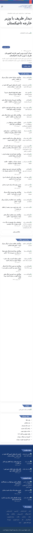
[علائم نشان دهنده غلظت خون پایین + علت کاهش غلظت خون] (27, 471)
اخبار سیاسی (9, 511)
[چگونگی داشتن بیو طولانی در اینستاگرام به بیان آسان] (27, 125)
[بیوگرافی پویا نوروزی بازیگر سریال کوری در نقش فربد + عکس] (27, 194)
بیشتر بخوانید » (26, 66)
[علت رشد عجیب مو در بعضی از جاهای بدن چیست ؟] (27, 209)
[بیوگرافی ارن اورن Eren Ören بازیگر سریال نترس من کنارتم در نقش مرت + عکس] (27, 268)
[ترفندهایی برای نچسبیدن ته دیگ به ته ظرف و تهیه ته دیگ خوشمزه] (27, 224)
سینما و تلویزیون (10, 516)
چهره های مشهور (27, 522)
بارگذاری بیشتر (16, 232)
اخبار (30, 511)
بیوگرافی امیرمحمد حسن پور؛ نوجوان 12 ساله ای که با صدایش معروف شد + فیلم (11, 170)
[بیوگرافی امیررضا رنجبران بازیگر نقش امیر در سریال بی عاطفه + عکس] (27, 102)
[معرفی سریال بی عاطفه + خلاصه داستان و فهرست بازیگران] (27, 164)
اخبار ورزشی (20, 514)
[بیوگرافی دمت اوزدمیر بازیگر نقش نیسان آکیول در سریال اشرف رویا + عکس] (27, 336)
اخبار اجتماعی (23, 511)
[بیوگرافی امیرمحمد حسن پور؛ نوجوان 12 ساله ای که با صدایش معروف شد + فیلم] (27, 171)
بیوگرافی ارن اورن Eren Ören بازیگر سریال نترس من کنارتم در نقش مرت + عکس (11, 267)
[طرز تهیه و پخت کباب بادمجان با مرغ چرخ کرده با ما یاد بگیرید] (27, 179)
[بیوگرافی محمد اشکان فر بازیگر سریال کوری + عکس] (27, 202)
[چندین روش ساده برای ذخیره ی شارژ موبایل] (27, 187)
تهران (8, 514)
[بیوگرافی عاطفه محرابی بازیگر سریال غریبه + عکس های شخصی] (27, 246)
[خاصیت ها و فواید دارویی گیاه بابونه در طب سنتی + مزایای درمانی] (27, 87)
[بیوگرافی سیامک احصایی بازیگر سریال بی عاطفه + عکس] (27, 80)
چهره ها (9, 519)
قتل (22, 519)
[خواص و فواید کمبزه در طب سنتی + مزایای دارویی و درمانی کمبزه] (27, 261)
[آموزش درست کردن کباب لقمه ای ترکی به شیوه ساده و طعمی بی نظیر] (27, 148)
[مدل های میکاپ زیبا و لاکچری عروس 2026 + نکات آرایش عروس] (27, 140)
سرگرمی (24, 516)
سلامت (17, 516)
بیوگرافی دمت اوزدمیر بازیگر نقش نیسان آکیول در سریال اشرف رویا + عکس (12, 276)
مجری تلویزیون (16, 519)
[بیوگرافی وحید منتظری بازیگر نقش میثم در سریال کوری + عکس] (27, 217)
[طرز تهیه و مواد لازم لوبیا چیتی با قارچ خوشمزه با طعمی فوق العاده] (27, 110)
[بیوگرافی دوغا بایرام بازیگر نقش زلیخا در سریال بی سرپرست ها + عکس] (27, 253)
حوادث (29, 516)
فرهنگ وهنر (28, 519)
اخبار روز (16, 511)
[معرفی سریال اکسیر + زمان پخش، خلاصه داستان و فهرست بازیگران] (27, 133)
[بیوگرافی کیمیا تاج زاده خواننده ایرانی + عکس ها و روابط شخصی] (27, 156)
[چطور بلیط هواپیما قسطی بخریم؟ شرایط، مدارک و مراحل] (27, 95)
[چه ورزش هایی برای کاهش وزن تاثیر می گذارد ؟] (27, 464)
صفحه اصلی (28, 13)
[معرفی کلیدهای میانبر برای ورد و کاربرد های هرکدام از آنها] (27, 500)
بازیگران (13, 514)
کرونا (20, 522)
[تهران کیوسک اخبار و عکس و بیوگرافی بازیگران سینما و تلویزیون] (25, 6)
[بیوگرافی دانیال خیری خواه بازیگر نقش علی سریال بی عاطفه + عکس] (27, 117)
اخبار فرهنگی (28, 514)
